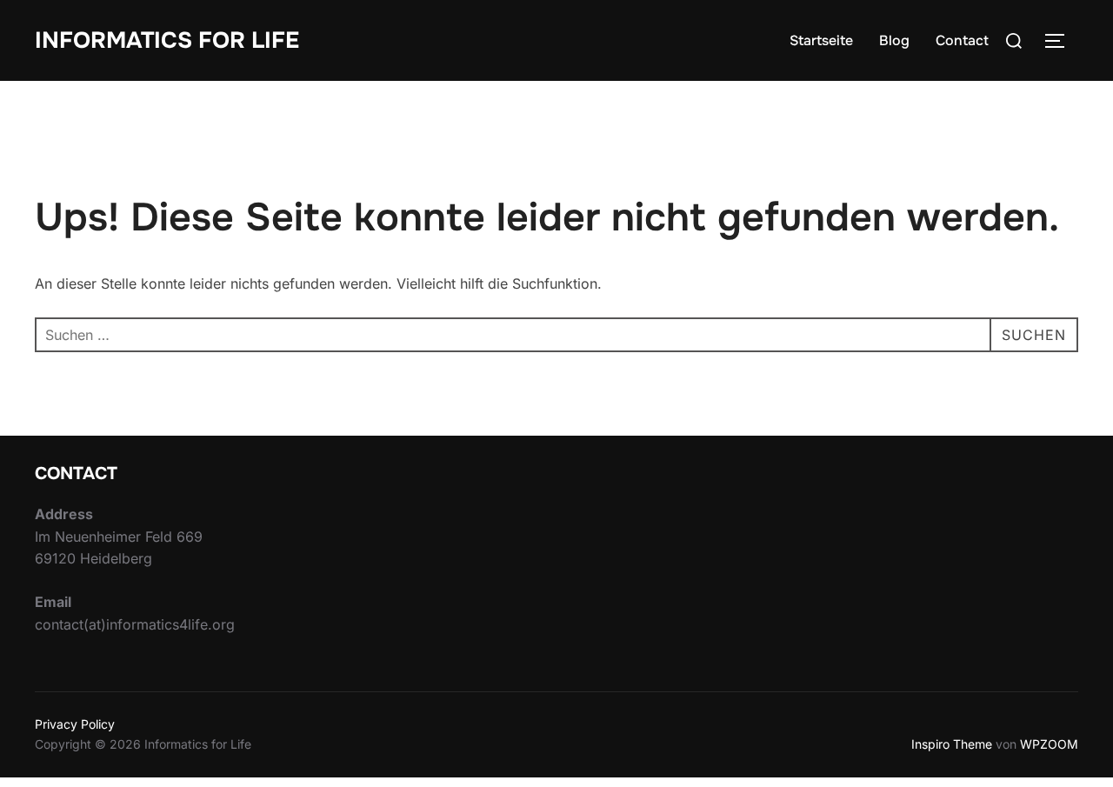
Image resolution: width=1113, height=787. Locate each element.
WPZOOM (1049, 744)
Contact (962, 40)
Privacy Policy (75, 724)
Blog (894, 40)
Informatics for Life (167, 40)
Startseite (821, 40)
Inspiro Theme (951, 744)
